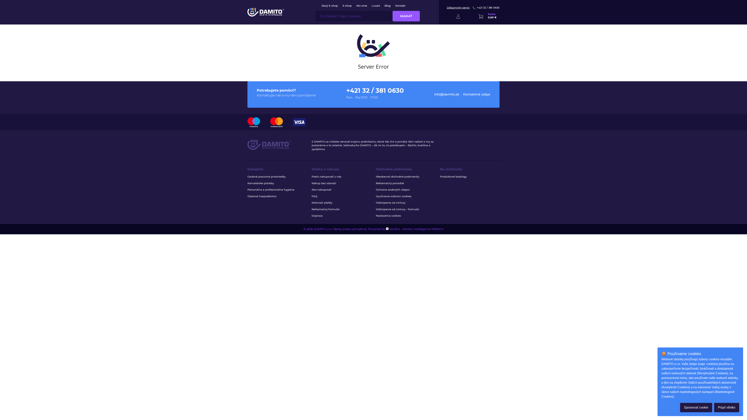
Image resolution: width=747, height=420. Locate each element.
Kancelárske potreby (260, 183)
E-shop (347, 5)
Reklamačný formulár (326, 209)
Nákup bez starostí (324, 183)
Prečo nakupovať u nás (326, 176)
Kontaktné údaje (476, 94)
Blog (388, 5)
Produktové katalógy (453, 176)
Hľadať (406, 16)
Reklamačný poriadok (390, 183)
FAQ (314, 196)
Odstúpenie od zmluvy (390, 202)
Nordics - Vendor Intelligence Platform (416, 229)
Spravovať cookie (696, 407)
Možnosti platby (322, 202)
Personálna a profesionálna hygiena (270, 189)
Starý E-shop (330, 5)
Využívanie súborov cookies (393, 196)
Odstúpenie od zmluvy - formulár (397, 209)
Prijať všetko (726, 407)
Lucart (376, 5)
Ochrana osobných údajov (393, 189)
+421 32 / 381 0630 (488, 7)
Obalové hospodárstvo (261, 196)
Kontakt (400, 5)
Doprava (317, 215)
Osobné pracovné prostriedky (266, 176)
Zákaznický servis (458, 7)
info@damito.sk (446, 94)
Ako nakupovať (321, 189)
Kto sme (361, 5)
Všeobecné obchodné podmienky (397, 176)
